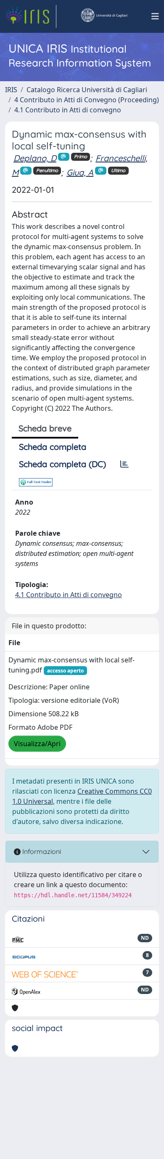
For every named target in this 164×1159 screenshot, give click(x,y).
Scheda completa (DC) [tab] (62, 464)
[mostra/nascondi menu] (155, 16)
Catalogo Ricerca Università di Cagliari (86, 89)
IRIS (11, 89)
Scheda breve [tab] (45, 428)
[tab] (124, 464)
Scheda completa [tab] (52, 446)
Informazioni (41, 851)
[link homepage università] (104, 16)
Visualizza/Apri (37, 743)
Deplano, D (34, 158)
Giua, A (79, 172)
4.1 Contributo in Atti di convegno (67, 109)
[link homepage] (30, 16)
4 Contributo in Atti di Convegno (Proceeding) (86, 99)
